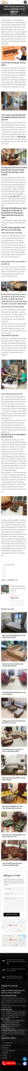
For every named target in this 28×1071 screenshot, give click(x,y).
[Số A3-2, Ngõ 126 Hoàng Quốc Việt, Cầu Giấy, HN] (14, 926)
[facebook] (25, 1064)
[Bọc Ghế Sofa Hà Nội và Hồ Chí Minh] (4, 2)
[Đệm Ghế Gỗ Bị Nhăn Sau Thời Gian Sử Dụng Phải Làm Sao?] (14, 793)
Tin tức (14, 14)
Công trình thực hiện (8, 1050)
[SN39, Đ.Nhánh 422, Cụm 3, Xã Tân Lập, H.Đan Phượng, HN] (14, 941)
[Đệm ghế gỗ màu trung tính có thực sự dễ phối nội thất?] (14, 736)
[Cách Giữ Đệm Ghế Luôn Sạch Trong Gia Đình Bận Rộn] (14, 850)
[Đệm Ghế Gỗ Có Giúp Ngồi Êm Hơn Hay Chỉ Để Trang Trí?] (14, 822)
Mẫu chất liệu (6, 1045)
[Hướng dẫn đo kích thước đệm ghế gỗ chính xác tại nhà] (14, 708)
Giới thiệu (5, 1048)
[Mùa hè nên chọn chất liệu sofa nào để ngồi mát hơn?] (14, 651)
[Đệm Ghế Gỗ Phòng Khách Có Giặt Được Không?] (14, 765)
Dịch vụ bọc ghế (7, 1043)
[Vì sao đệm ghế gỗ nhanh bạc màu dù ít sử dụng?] (14, 679)
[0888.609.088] (25, 1059)
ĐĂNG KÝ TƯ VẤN (11, 914)
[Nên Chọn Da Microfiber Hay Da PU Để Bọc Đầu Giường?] (14, 622)
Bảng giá (5, 1052)
